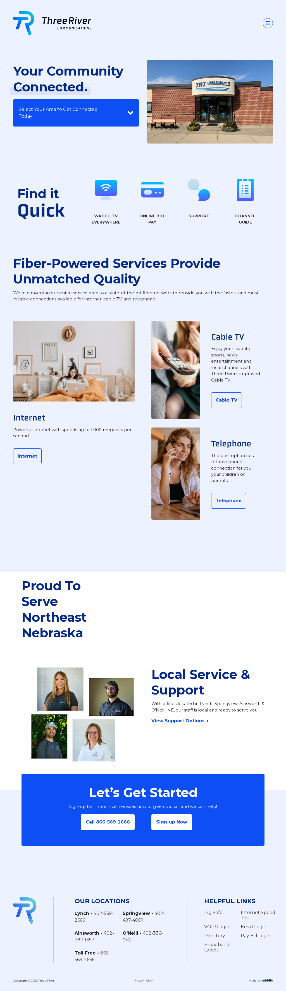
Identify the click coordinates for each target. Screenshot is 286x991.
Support (199, 215)
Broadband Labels (217, 947)
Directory (214, 935)
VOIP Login (216, 926)
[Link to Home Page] (25, 910)
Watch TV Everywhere (106, 219)
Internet (27, 456)
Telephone (229, 500)
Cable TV (226, 400)
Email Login (253, 926)
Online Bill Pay (152, 219)
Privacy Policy (143, 980)
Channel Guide (245, 219)
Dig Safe (213, 912)
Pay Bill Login (256, 935)
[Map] (196, 599)
